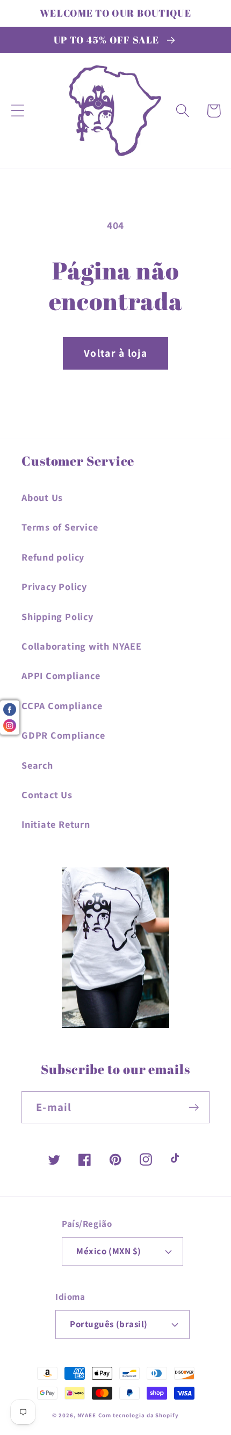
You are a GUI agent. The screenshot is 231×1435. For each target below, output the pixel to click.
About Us (42, 497)
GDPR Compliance (63, 734)
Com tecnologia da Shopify (138, 1415)
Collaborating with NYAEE (81, 645)
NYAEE (87, 1415)
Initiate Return (55, 824)
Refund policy (52, 556)
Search (37, 765)
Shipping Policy (57, 616)
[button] (17, 110)
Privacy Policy (54, 586)
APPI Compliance (60, 675)
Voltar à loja (115, 353)
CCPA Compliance (62, 705)
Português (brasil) (108, 1324)
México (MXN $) (108, 1251)
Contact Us (47, 794)
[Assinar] (193, 1107)
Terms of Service (59, 526)
